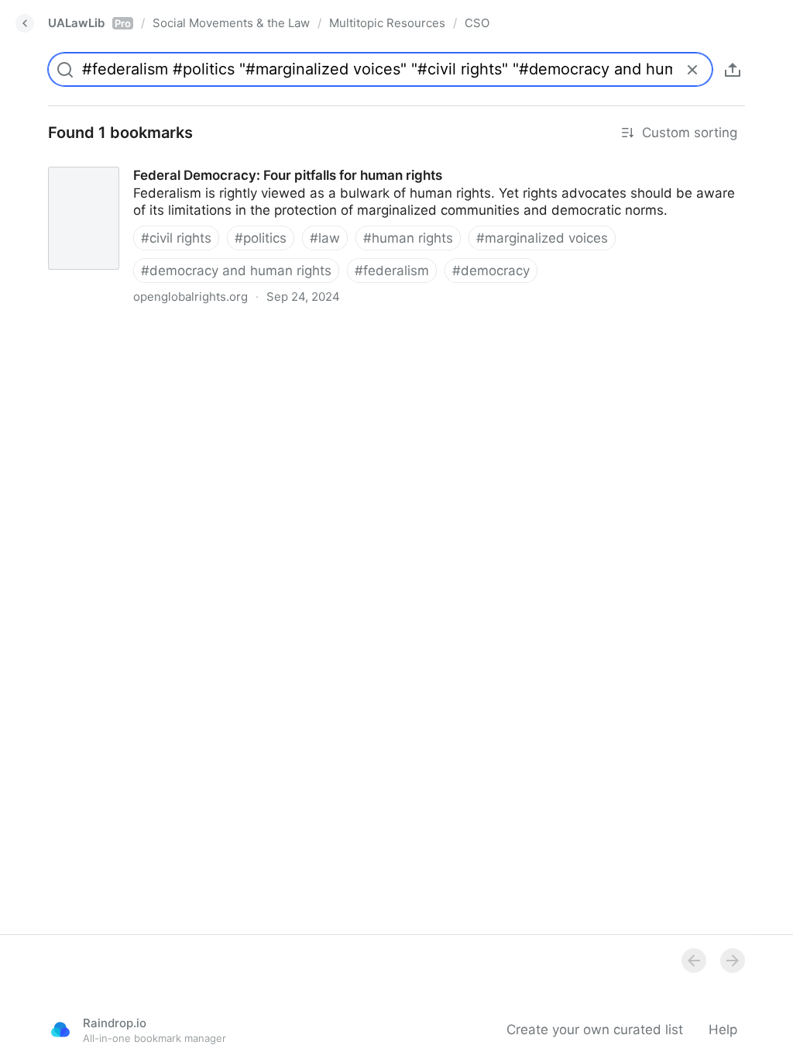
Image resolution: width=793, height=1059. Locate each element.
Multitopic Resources (387, 23)
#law (325, 238)
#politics (261, 238)
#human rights (408, 238)
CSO (477, 23)
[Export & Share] (732, 69)
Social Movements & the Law (231, 23)
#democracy (491, 270)
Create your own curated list (594, 1029)
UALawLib (89, 23)
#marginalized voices (542, 238)
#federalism (392, 270)
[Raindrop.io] (60, 1029)
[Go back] (24, 23)
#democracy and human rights (236, 270)
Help (723, 1029)
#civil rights (176, 238)
